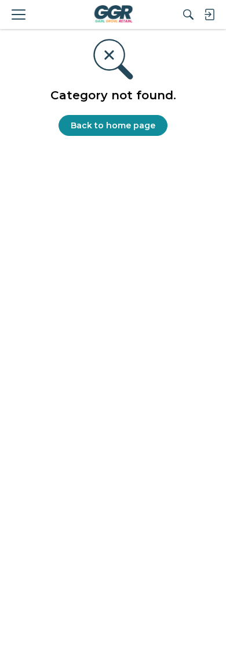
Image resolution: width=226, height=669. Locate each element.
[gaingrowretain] (113, 14)
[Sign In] (209, 14)
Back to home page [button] (113, 125)
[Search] (188, 14)
